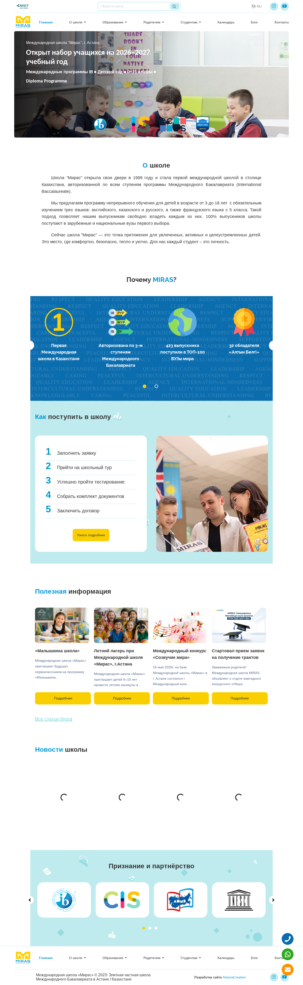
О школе (75, 22)
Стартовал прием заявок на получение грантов (238, 654)
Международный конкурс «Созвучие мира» (179, 654)
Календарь (226, 22)
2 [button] (149, 928)
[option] (59, 335)
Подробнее (63, 698)
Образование (112, 22)
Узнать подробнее (91, 535)
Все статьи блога (53, 718)
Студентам (189, 22)
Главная (46, 22)
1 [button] (143, 928)
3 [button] (156, 928)
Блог (254, 22)
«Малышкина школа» (57, 650)
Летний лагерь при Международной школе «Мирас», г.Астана (118, 657)
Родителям (151, 22)
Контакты (282, 22)
